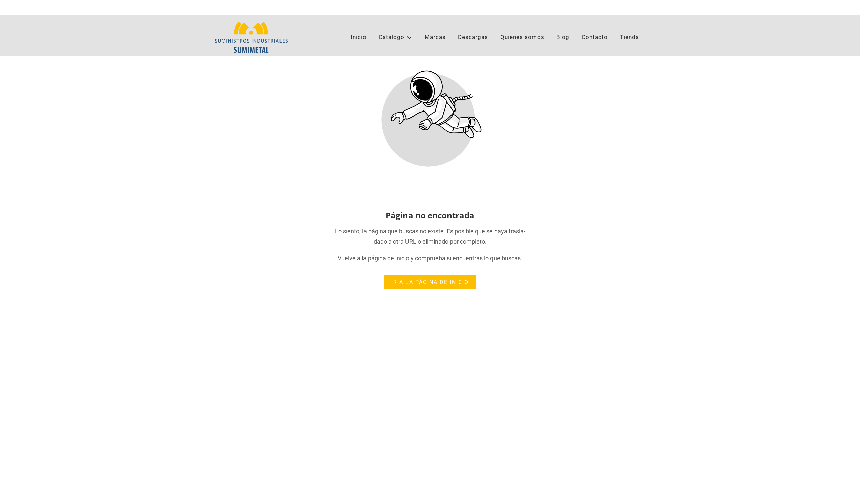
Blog (562, 37)
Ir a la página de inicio (430, 282)
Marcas (435, 37)
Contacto (595, 37)
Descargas (473, 37)
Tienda (629, 37)
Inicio (359, 37)
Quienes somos (522, 37)
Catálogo (391, 37)
